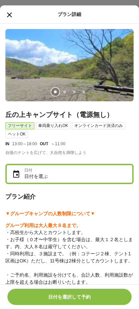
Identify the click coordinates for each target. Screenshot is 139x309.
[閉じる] (9, 15)
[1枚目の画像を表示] (55, 92)
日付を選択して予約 (69, 297)
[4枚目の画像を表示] (84, 92)
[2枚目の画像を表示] (65, 92)
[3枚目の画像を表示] (74, 92)
